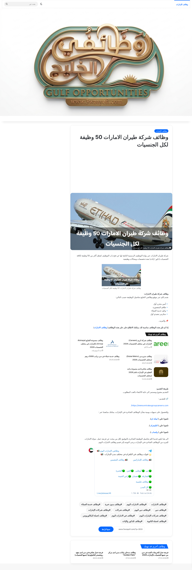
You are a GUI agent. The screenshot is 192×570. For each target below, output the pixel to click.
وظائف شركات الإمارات (98, 510)
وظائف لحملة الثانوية (156, 521)
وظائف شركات (121, 510)
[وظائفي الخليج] (96, 62)
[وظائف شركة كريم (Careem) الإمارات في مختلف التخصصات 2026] (161, 343)
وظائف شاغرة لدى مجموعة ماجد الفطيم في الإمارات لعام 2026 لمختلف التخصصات (139, 372)
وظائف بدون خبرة (113, 504)
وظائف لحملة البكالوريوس (94, 515)
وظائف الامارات (100, 327)
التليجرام (154, 425)
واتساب (155, 432)
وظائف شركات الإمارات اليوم (152, 515)
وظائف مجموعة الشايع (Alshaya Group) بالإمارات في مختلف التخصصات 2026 (90, 343)
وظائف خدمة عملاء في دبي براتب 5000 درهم (102, 356)
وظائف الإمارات (182, 4)
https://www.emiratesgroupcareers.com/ (149, 405)
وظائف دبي (160, 510)
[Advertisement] (121, 169)
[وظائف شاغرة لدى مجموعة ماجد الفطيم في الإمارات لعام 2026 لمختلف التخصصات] (161, 372)
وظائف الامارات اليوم (136, 504)
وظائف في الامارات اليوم (122, 515)
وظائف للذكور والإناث (131, 521)
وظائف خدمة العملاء (90, 504)
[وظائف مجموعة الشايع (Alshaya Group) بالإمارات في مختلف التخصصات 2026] (112, 343)
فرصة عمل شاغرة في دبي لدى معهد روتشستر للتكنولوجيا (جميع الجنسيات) (89, 553)
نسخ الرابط (106, 529)
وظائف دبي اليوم (142, 510)
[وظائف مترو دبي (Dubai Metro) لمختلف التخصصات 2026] (161, 359)
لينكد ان (154, 419)
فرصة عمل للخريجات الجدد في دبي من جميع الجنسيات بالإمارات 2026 (155, 553)
